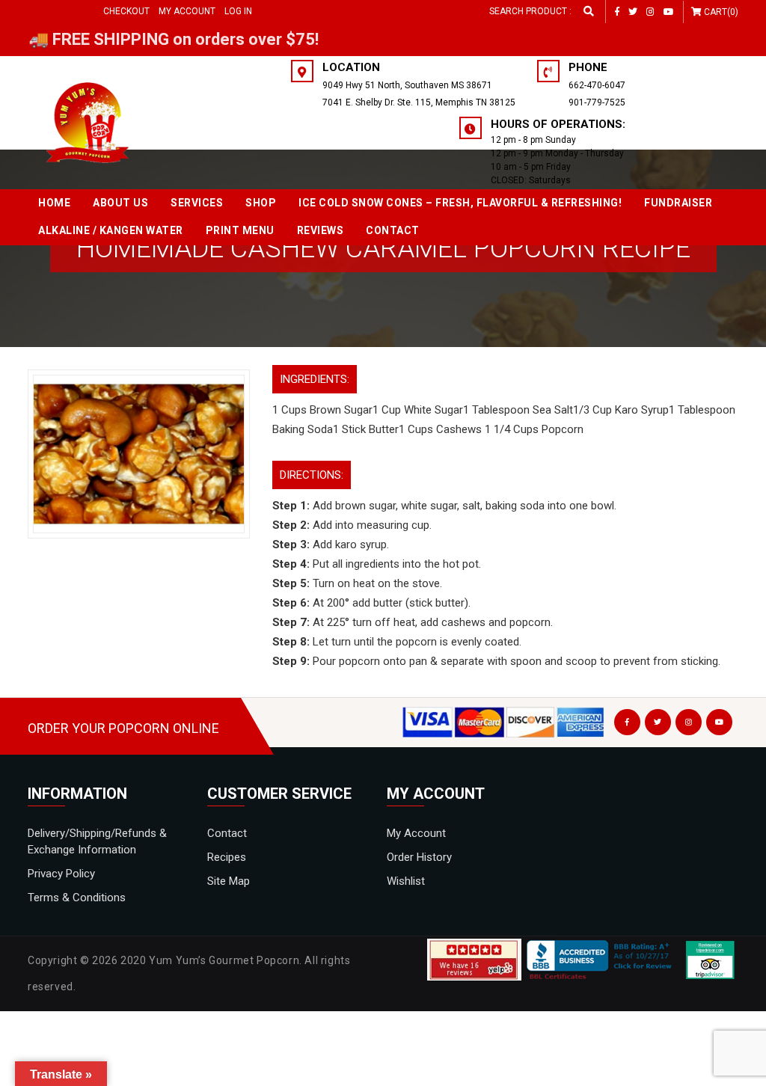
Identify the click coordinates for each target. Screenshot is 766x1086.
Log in (238, 11)
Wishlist (406, 881)
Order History (419, 857)
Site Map (228, 881)
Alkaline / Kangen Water (110, 230)
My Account (187, 11)
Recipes (226, 857)
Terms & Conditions (77, 897)
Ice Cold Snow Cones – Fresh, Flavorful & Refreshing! (460, 203)
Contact (393, 230)
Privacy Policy (61, 873)
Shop (260, 203)
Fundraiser (678, 203)
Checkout (126, 11)
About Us (120, 203)
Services (197, 203)
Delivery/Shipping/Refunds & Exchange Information (97, 841)
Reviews (320, 230)
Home (54, 203)
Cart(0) (721, 12)
